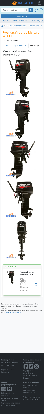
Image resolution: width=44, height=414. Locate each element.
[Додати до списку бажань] (36, 284)
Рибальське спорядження (16, 26)
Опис (7, 45)
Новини (26, 378)
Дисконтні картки (30, 375)
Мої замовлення (29, 390)
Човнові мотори (35, 26)
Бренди (6, 20)
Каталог (22, 16)
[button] (40, 3)
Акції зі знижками (20, 20)
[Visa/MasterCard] (11, 388)
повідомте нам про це (13, 312)
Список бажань (29, 392)
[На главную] (2, 26)
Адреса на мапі (7, 369)
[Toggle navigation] (4, 3)
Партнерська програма (10, 403)
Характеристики (19, 45)
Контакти (5, 372)
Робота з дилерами (9, 405)
